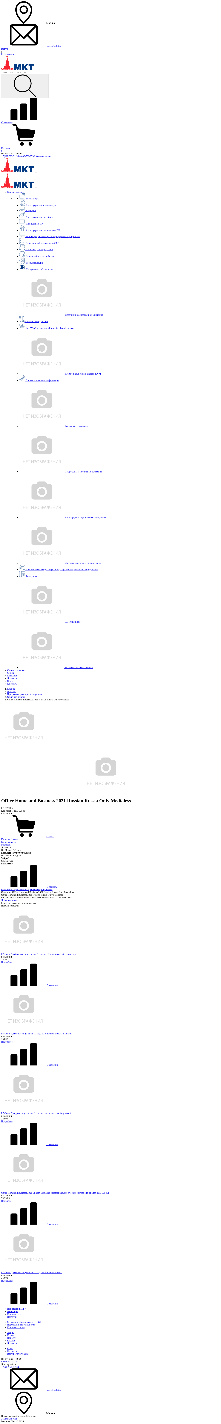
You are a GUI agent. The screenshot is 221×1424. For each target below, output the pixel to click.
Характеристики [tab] (20, 889)
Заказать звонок (43, 156)
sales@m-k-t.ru (53, 46)
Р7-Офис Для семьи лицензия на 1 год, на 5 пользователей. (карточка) (37, 1033)
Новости (11, 1338)
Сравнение (52, 985)
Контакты (12, 683)
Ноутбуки (12, 1317)
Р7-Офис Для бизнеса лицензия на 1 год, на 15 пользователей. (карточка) (38, 954)
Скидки (11, 673)
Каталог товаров (15, 192)
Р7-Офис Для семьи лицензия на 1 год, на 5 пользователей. (31, 1272)
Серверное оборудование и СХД (24, 1322)
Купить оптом (8, 842)
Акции (10, 1332)
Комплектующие (16, 1327)
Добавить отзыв (9, 900)
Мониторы (12, 1311)
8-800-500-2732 (27, 156)
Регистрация (7, 54)
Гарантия (12, 675)
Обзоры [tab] (48, 889)
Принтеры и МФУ (16, 1308)
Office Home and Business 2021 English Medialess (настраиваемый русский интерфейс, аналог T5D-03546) (55, 1193)
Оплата (11, 1340)
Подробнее (6, 962)
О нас (10, 681)
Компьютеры (14, 1314)
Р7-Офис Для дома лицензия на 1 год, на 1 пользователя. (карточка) (36, 1113)
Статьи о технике (16, 670)
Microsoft (5, 844)
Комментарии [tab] (37, 889)
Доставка (12, 678)
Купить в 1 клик (9, 839)
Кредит (11, 1335)
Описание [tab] (6, 889)
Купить (50, 836)
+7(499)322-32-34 (10, 156)
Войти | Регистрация (17, 1354)
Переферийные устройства (21, 1324)
